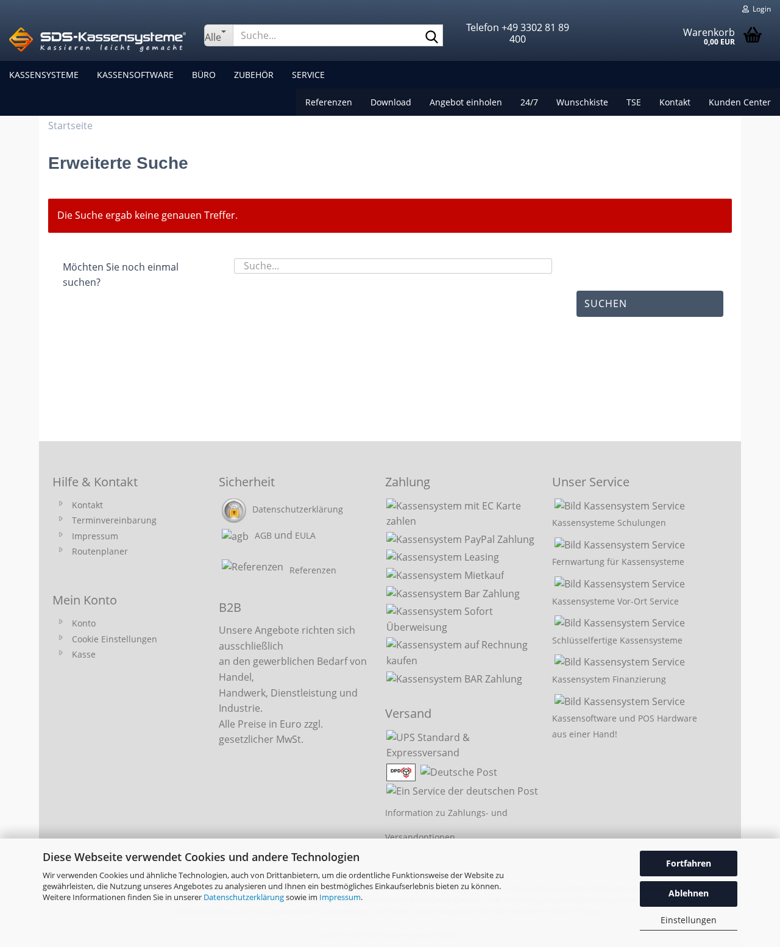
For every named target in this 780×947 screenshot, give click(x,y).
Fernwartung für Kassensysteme (618, 561)
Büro (204, 74)
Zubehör (254, 74)
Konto (84, 623)
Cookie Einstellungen (114, 639)
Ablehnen (688, 893)
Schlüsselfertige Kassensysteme (617, 640)
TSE (633, 102)
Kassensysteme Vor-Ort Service (615, 601)
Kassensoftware (135, 74)
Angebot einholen (466, 102)
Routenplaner (100, 551)
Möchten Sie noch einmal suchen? (121, 274)
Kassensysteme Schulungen (609, 522)
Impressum (340, 897)
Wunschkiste (582, 102)
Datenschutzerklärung (244, 897)
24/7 (529, 102)
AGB (263, 535)
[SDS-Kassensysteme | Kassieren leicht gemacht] (97, 39)
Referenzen (328, 102)
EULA (305, 535)
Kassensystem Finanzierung (609, 679)
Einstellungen (689, 920)
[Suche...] (431, 36)
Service (308, 74)
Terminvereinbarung (114, 520)
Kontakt (674, 102)
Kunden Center (740, 102)
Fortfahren (688, 863)
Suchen (605, 303)
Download (390, 102)
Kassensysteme (44, 74)
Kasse (84, 654)
